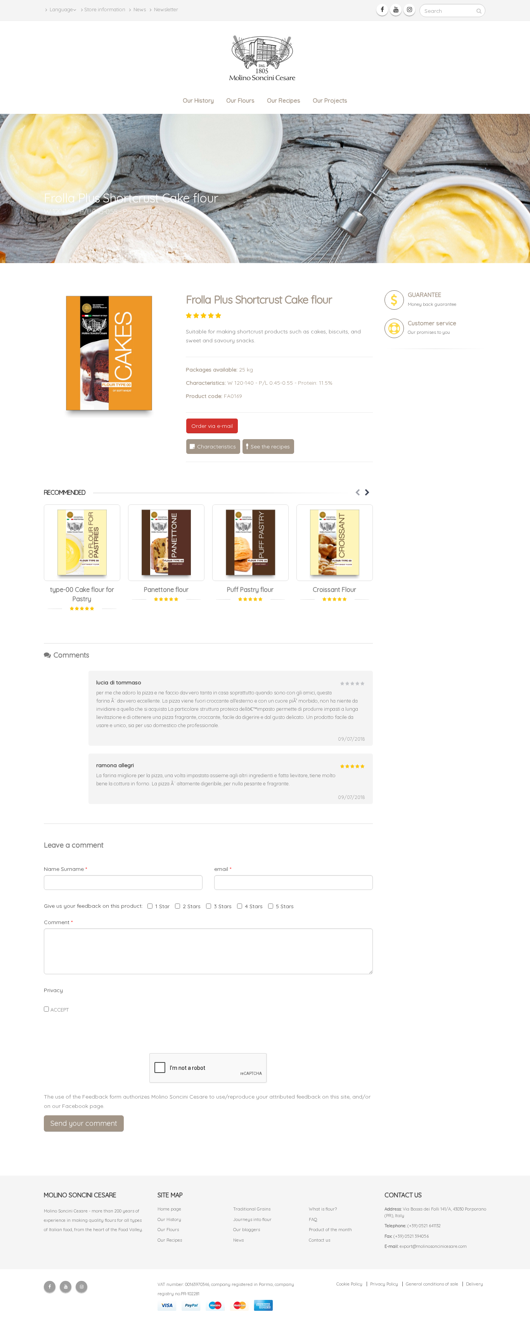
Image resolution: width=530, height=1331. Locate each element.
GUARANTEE (424, 294)
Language (60, 9)
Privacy (53, 990)
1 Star (162, 906)
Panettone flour (166, 589)
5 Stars (285, 906)
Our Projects (330, 100)
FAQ (313, 1219)
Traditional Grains (251, 1209)
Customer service (432, 323)
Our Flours (240, 100)
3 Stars (223, 906)
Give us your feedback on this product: (95, 905)
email (222, 868)
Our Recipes (283, 100)
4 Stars (254, 906)
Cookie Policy (349, 1284)
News (139, 9)
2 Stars (192, 906)
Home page (169, 1209)
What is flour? (323, 1209)
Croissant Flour (334, 589)
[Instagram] (409, 10)
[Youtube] (396, 10)
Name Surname (65, 868)
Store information (104, 9)
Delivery (474, 1284)
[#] (82, 542)
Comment (58, 922)
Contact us (319, 1240)
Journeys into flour (252, 1219)
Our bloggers (246, 1229)
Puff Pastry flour (250, 589)
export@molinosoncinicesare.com (433, 1246)
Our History (198, 100)
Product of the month (330, 1229)
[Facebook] (382, 10)
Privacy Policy (384, 1284)
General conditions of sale (432, 1284)
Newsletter (165, 9)
